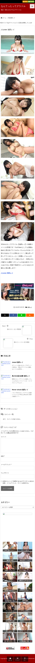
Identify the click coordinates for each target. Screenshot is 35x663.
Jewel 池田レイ (17, 362)
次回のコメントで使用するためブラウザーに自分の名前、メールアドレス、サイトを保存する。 (18, 482)
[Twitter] (5, 315)
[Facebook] (13, 315)
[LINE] (22, 315)
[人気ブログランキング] (10, 648)
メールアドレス (6, 464)
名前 (3, 456)
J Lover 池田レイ (7, 273)
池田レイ (12, 18)
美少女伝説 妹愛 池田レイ (21, 376)
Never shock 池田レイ (20, 390)
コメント (3, 436)
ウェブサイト (5, 473)
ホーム (4, 18)
